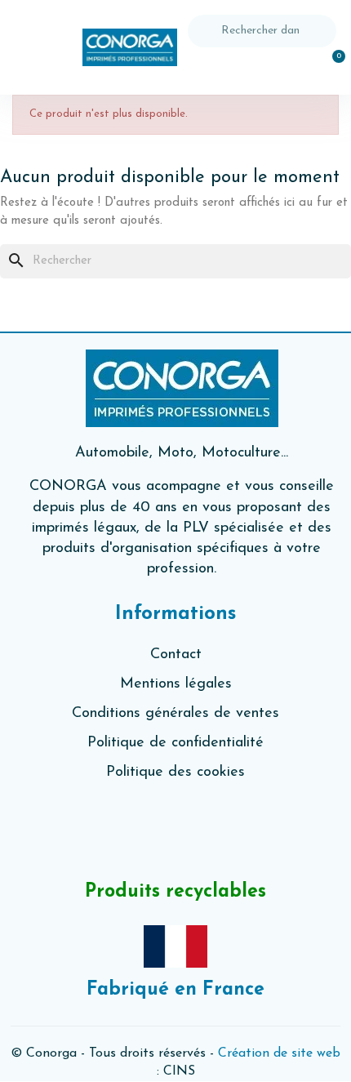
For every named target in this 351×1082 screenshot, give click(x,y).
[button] (32, 48)
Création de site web (279, 1053)
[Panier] (329, 66)
